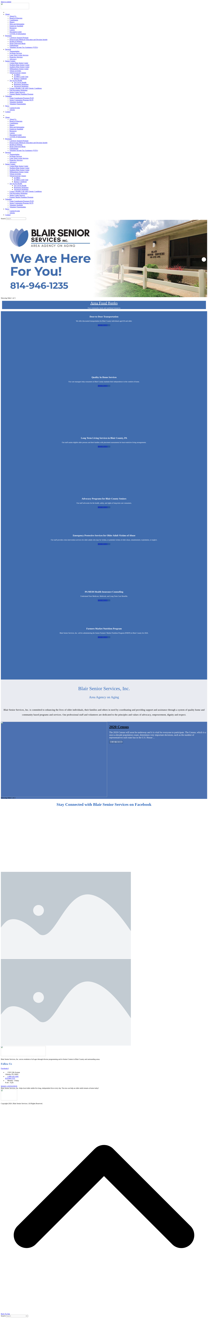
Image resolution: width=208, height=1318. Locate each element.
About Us (13, 16)
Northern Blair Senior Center (19, 65)
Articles (12, 110)
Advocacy (13, 59)
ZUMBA (17, 75)
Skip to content (6, 2)
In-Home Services (16, 53)
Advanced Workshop (21, 86)
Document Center (16, 32)
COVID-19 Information (18, 34)
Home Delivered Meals (17, 43)
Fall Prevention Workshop (18, 90)
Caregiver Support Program (19, 38)
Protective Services (16, 57)
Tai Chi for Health (16, 80)
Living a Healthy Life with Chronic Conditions (26, 88)
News (7, 106)
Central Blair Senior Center (19, 63)
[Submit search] (27, 1316)
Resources (13, 28)
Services (8, 49)
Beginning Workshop (21, 84)
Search (3, 219)
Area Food (98, 303)
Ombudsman (14, 45)
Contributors (14, 20)
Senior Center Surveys (17, 92)
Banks (112, 303)
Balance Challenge (20, 78)
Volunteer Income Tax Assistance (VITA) (24, 47)
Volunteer (8, 96)
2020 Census (119, 727)
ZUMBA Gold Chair (21, 77)
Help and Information (17, 24)
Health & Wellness (16, 41)
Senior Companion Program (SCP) (21, 100)
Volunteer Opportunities (18, 104)
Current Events (15, 108)
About (7, 14)
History (12, 22)
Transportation (14, 51)
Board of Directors (16, 18)
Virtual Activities (15, 71)
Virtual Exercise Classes (18, 73)
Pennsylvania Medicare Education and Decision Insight (28, 40)
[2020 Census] (54, 759)
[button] (4, 259)
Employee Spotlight (16, 26)
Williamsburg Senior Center (19, 69)
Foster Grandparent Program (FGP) (22, 98)
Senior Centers (10, 61)
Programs (8, 36)
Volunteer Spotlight (16, 102)
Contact (8, 112)
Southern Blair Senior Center (19, 67)
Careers (12, 30)
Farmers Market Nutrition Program (21, 94)
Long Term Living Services (19, 55)
